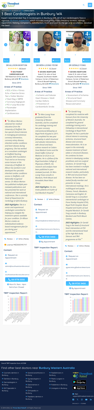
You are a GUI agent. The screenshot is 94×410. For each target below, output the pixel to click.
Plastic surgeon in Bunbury (56, 380)
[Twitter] (77, 399)
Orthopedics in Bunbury (32, 392)
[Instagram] (82, 399)
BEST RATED (6, 11)
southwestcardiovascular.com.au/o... (19, 275)
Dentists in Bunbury (11, 379)
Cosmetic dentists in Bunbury (10, 374)
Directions (24, 79)
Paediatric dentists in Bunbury (34, 398)
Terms (83, 403)
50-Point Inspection (19, 20)
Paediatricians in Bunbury (56, 374)
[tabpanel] (16, 45)
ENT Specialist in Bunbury (9, 389)
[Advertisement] (47, 345)
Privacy (75, 403)
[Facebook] (73, 399)
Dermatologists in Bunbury (9, 383)
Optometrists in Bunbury (32, 386)
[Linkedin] (91, 399)
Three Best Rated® (19, 408)
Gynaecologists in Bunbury (33, 380)
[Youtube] (86, 399)
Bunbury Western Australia (57, 368)
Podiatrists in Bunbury (59, 385)
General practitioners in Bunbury (35, 374)
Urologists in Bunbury (59, 388)
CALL (7, 60)
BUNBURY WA (16, 11)
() (22, 68)
